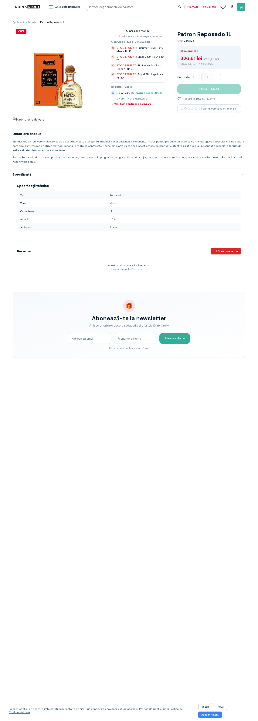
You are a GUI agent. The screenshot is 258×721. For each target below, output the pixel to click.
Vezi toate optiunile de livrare (132, 104)
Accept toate (210, 714)
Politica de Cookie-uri (152, 709)
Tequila (32, 22)
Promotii (193, 7)
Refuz (220, 706)
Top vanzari (208, 7)
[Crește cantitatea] (218, 77)
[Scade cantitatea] (196, 77)
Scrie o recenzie (228, 251)
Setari (205, 706)
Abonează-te (175, 338)
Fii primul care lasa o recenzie (217, 108)
